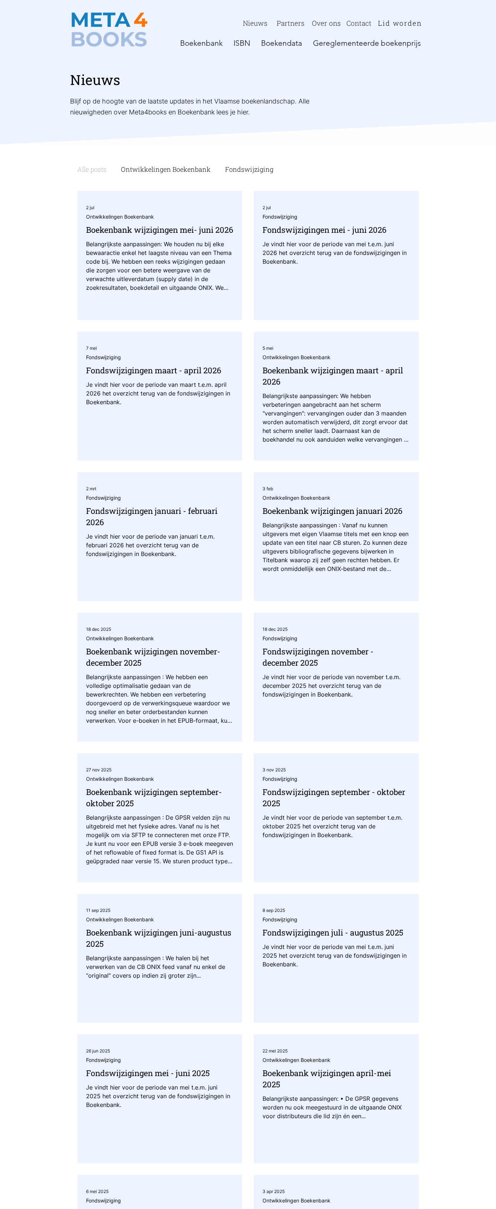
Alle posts (91, 169)
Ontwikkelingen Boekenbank (166, 169)
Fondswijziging (249, 169)
